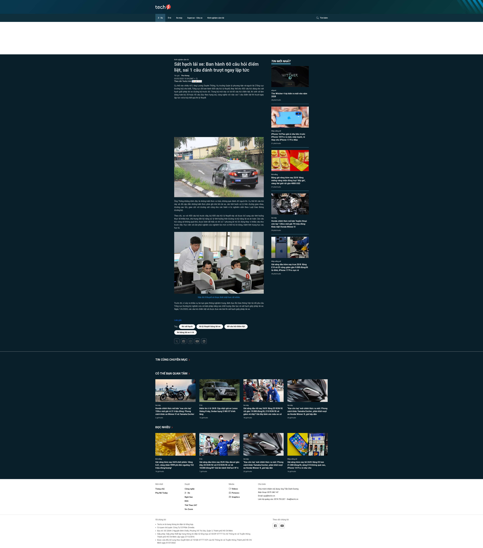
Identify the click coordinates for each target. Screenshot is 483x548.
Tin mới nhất (281, 61)
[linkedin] (204, 341)
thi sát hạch (187, 326)
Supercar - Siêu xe (194, 18)
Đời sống (274, 174)
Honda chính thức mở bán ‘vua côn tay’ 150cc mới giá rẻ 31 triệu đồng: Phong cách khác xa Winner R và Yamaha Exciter (174, 411)
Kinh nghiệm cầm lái (215, 18)
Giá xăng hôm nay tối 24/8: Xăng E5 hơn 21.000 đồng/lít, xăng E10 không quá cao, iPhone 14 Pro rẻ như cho (306, 465)
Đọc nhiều (163, 427)
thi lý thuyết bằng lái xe (209, 326)
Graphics (236, 497)
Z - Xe (160, 18)
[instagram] (190, 341)
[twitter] (176, 341)
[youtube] (197, 341)
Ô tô (169, 18)
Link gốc (178, 320)
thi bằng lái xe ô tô (185, 332)
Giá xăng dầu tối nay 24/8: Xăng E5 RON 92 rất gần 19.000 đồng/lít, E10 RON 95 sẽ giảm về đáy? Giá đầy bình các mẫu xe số (263, 411)
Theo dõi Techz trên (183, 81)
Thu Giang (185, 76)
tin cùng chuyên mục (171, 359)
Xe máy (179, 18)
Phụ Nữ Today (161, 493)
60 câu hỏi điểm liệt (236, 326)
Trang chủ (159, 489)
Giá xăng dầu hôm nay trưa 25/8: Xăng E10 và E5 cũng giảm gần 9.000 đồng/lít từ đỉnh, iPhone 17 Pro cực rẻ (289, 267)
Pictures (235, 493)
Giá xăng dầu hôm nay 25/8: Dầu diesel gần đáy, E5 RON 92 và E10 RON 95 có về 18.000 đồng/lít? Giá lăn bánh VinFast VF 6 (219, 465)
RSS (186, 501)
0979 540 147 (272, 492)
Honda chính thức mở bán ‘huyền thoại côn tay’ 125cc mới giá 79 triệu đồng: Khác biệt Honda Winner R (289, 224)
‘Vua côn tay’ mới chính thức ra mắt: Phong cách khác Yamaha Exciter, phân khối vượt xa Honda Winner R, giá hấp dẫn (307, 411)
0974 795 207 (279, 499)
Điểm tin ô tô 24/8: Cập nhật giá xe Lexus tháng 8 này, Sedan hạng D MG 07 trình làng (218, 411)
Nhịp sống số (276, 131)
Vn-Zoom (189, 509)
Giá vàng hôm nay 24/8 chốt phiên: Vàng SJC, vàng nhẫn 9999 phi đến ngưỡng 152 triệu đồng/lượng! (174, 465)
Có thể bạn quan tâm (171, 373)
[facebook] (183, 341)
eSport (273, 90)
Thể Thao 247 (191, 505)
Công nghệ (189, 489)
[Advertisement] (219, 119)
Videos (235, 489)
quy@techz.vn (269, 496)
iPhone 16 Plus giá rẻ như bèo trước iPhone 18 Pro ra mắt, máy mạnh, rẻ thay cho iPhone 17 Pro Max (288, 137)
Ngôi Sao (189, 497)
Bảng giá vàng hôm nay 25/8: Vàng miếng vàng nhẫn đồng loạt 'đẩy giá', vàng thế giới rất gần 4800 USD (288, 180)
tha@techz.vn (292, 499)
